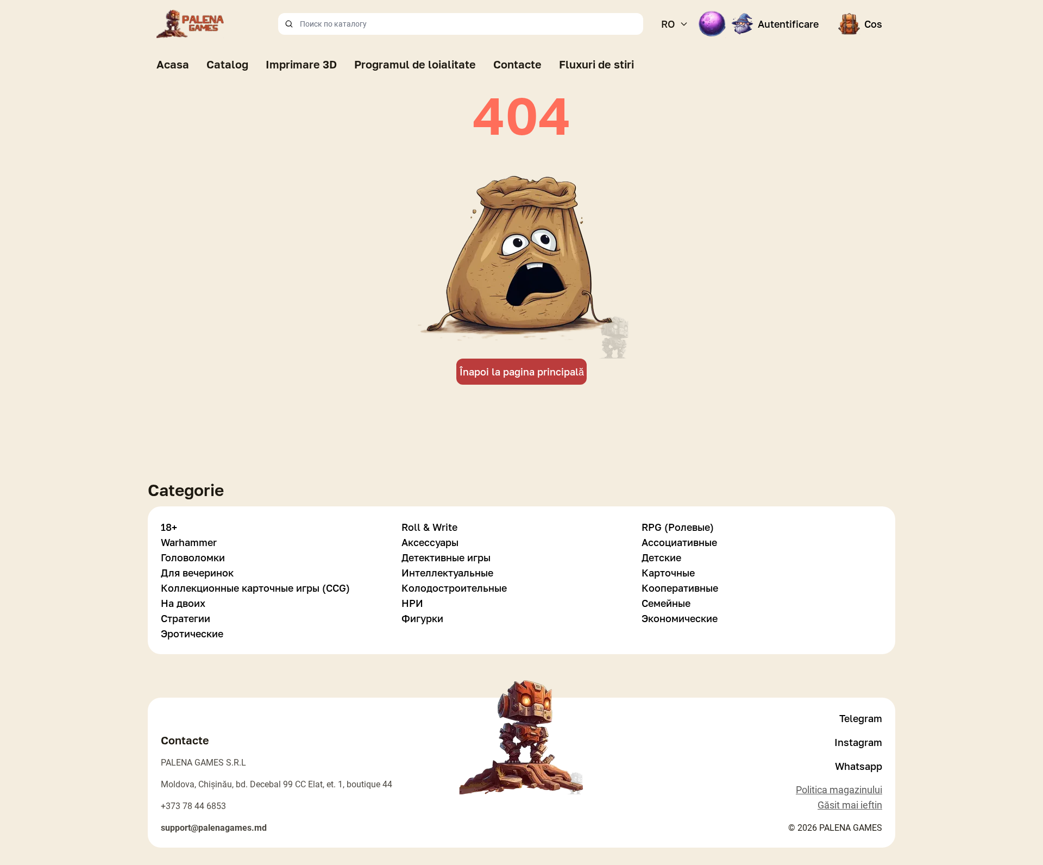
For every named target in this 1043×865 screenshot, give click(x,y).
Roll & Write (429, 527)
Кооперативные (680, 588)
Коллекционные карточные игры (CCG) (255, 588)
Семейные (666, 603)
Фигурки (422, 618)
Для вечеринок (197, 573)
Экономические (680, 618)
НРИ (412, 603)
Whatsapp (858, 766)
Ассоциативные (679, 542)
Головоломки (193, 557)
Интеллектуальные (447, 573)
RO (668, 24)
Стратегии (185, 618)
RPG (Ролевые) (678, 527)
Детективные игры (446, 557)
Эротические (192, 634)
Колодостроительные (454, 588)
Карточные (668, 573)
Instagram (858, 742)
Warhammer (189, 542)
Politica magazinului (839, 789)
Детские (661, 557)
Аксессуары (429, 542)
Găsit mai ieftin (850, 805)
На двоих (183, 603)
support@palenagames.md (214, 828)
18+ (169, 527)
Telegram (860, 718)
